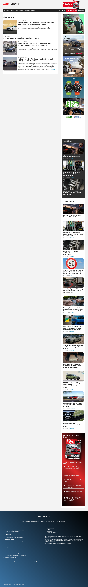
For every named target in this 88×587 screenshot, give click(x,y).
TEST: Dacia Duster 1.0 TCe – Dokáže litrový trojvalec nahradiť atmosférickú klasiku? (34, 44)
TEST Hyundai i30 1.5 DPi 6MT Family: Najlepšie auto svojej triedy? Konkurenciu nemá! (36, 23)
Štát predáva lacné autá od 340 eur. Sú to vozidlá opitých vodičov (73, 347)
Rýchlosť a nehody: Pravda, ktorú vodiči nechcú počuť (72, 155)
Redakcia (72, 196)
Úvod (4, 13)
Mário (71, 275)
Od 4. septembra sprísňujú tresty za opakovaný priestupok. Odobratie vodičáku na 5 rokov (73, 309)
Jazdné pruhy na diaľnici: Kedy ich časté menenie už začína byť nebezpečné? (73, 290)
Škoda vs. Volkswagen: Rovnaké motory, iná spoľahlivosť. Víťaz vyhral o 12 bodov (73, 424)
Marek (71, 158)
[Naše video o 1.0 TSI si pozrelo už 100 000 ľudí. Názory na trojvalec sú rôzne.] (10, 69)
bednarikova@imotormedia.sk (18, 530)
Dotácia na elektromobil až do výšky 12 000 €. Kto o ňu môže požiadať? (72, 404)
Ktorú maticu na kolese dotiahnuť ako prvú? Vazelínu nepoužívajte (72, 192)
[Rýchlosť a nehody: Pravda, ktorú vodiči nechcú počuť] (73, 153)
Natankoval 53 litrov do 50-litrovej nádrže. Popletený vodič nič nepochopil (73, 174)
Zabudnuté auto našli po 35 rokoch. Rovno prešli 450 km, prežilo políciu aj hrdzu (72, 365)
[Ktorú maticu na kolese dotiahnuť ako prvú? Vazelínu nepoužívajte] (73, 189)
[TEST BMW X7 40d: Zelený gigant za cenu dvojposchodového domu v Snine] (73, 380)
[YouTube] (62, 10)
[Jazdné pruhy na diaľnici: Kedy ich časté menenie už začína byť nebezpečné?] (73, 287)
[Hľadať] (4, 10)
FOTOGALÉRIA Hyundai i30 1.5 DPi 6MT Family (21, 38)
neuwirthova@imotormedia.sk (20, 555)
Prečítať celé (52, 69)
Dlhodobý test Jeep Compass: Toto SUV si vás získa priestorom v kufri (73, 468)
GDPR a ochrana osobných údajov (10, 557)
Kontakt (33, 10)
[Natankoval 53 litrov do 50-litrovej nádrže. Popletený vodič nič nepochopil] (73, 170)
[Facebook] (60, 10)
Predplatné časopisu (72, 10)
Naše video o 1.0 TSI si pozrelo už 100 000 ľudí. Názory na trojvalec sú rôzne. (35, 60)
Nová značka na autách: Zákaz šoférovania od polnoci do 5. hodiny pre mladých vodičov (73, 328)
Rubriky (7, 10)
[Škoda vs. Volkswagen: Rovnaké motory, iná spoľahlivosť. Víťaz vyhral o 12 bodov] (73, 420)
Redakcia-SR (72, 408)
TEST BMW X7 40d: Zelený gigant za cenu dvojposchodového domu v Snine (72, 385)
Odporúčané (27, 10)
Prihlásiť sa (81, 10)
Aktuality (12, 10)
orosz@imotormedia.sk (15, 531)
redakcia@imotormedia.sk (18, 537)
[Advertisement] (73, 128)
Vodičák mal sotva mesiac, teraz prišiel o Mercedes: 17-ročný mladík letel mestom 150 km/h (73, 272)
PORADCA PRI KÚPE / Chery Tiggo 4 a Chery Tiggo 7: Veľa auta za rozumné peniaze (73, 499)
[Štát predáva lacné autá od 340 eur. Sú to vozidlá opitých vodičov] (73, 343)
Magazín (21, 10)
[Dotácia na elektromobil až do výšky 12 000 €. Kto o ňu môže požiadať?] (73, 401)
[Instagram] (64, 10)
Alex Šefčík (72, 177)
